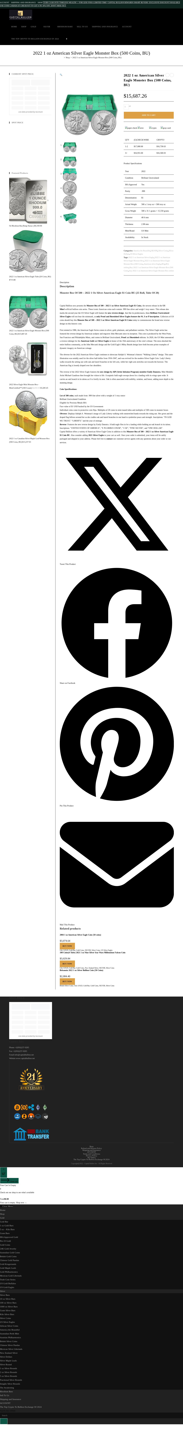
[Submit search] (3, 1421)
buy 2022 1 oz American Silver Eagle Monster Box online (151, 271)
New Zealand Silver (91, 968)
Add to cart (149, 115)
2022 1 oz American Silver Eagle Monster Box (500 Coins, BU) (96, 57)
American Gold (87, 341)
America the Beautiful (141, 251)
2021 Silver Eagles (96, 435)
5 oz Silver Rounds (8, 1376)
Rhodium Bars (6, 1391)
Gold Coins (80, 950)
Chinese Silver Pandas (10, 1345)
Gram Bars (5, 1233)
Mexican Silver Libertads (11, 1349)
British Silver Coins (66, 986)
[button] (61, 75)
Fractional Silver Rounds (11, 1380)
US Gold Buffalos (8, 1283)
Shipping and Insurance (23, 3)
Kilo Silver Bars (7, 1314)
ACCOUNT (4, 3)
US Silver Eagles (136, 254)
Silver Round (6, 1364)
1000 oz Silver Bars (9, 1306)
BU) (163, 264)
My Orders (91, 1158)
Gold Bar (72, 950)
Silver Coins (163, 251)
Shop (40, 3)
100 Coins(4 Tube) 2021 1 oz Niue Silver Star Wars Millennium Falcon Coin (92, 953)
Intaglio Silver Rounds (10, 1384)
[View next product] (172, 75)
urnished (135, 337)
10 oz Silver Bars (7, 1299)
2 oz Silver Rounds (8, 1372)
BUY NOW (67, 946)
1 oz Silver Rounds (8, 1368)
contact (109, 439)
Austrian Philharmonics (10, 1337)
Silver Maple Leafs (8, 1361)
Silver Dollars (6, 1357)
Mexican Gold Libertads (11, 1276)
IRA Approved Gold (9, 1237)
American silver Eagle (152, 264)
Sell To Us (4, 1395)
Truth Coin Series (7, 1279)
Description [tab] (64, 282)
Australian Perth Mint (9, 1334)
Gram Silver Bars (7, 1310)
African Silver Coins (9, 1326)
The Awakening (7, 1388)
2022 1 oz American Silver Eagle (141, 257)
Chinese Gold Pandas (9, 1260)
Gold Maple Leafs (8, 1268)
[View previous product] (167, 75)
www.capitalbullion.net (25, 1058)
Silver (2, 1291)
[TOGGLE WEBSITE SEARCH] (72, 39)
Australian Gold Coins (10, 1252)
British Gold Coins (8, 1256)
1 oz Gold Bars (6, 1225)
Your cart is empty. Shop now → (13, 1203)
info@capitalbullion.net (24, 1055)
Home (2, 1210)
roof (124, 337)
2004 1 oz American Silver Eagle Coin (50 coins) (80, 935)
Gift (61, 950)
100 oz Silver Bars (8, 1303)
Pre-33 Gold (5, 1241)
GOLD (65, 950)
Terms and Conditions (91, 1154)
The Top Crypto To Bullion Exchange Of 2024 (91, 1159)
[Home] (62, 57)
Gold (2, 1218)
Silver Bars (5, 1295)
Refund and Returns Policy (91, 1148)
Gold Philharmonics (9, 1272)
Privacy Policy (91, 1156)
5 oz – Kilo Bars (7, 1229)
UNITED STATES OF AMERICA (85, 428)
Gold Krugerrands (8, 1264)
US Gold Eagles (7, 1287)
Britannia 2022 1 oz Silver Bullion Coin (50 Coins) (81, 970)
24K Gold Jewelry (8, 1249)
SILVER (154, 251)
